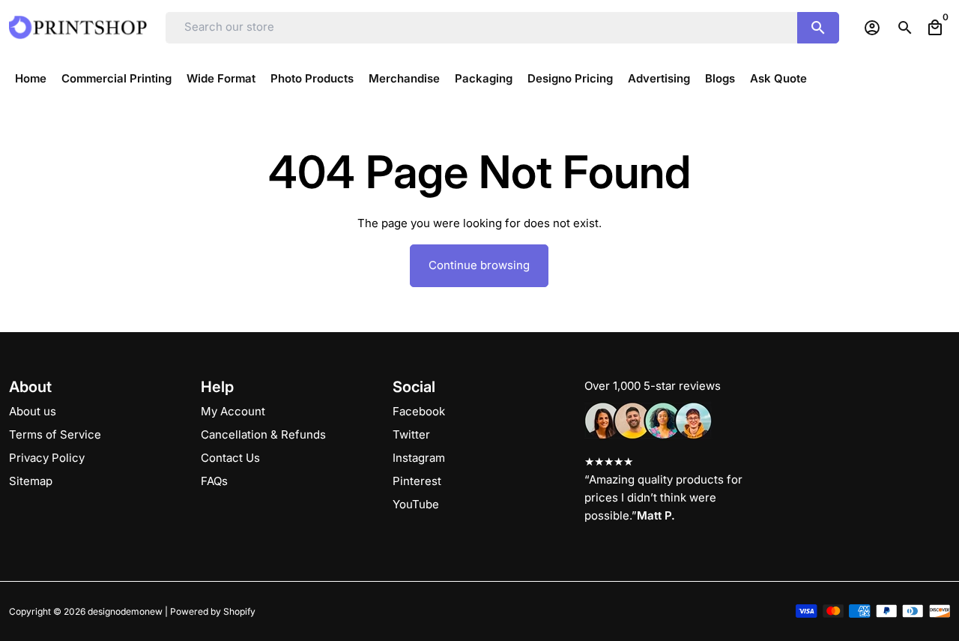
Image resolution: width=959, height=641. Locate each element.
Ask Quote (778, 78)
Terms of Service (55, 434)
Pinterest (417, 481)
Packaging (483, 78)
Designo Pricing (570, 78)
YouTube (416, 504)
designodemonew (125, 611)
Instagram (419, 458)
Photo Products (312, 78)
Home (30, 78)
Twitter (411, 434)
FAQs (214, 481)
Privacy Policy (47, 458)
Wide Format (221, 78)
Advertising (659, 78)
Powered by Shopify (212, 611)
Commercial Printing (116, 78)
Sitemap (30, 481)
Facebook (419, 411)
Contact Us (230, 458)
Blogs (720, 78)
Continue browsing (479, 265)
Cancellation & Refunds (263, 434)
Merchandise (404, 78)
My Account (233, 411)
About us (32, 411)
